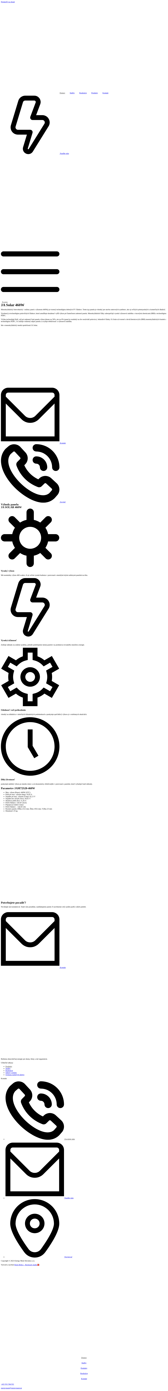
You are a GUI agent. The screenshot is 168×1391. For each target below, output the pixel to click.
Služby (72, 93)
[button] (35, 153)
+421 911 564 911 (7, 1384)
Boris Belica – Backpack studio (26, 1265)
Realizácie (83, 93)
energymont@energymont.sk (11, 1388)
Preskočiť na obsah (8, 2)
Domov (62, 93)
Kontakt (105, 93)
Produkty (94, 93)
